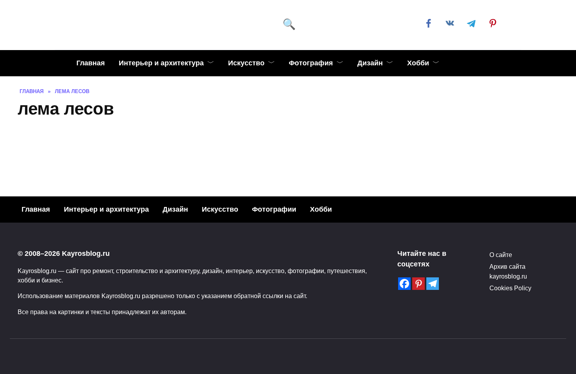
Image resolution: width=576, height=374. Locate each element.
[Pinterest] (418, 283)
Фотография (311, 63)
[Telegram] (432, 283)
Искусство (246, 63)
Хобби (418, 63)
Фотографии (274, 209)
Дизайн (370, 63)
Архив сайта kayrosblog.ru (508, 271)
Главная (90, 63)
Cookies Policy (510, 287)
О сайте (500, 254)
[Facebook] (404, 283)
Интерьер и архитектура (161, 63)
